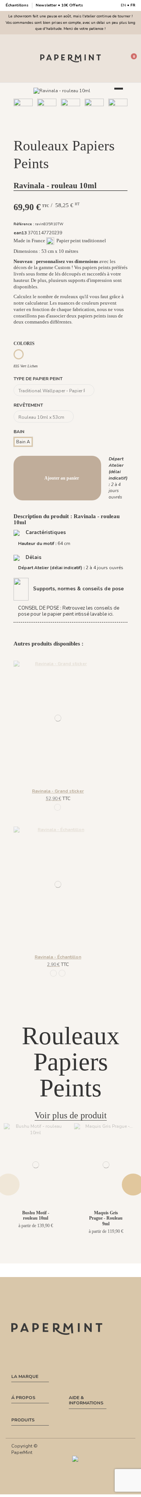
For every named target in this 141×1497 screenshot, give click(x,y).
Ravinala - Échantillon (58, 957)
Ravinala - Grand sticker (58, 791)
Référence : (24, 223)
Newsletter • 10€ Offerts (59, 5)
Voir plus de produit (71, 1115)
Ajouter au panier (61, 478)
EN (123, 5)
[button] (53, 128)
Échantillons (18, 5)
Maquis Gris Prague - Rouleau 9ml (106, 1218)
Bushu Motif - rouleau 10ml (35, 1215)
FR (132, 5)
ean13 (20, 233)
